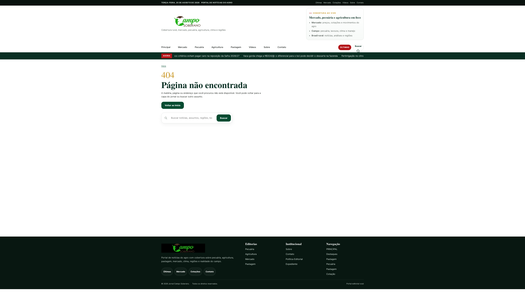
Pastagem (236, 47)
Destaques (331, 254)
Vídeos (345, 3)
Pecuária (199, 47)
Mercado (327, 3)
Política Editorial (294, 259)
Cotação (330, 274)
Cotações (337, 3)
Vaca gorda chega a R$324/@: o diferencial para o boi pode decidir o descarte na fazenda (283, 55)
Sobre (352, 3)
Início (163, 66)
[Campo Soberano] (200, 248)
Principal (165, 47)
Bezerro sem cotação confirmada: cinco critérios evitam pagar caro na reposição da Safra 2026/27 (180, 55)
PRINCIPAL (331, 249)
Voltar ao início (172, 105)
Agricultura (217, 47)
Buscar (224, 118)
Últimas (319, 3)
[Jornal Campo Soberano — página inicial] (231, 21)
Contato (360, 3)
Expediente (291, 264)
